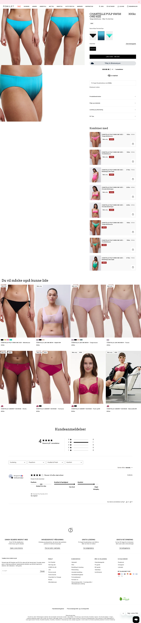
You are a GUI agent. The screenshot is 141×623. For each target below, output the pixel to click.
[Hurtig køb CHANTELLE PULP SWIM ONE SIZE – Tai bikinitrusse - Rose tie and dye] (133, 161)
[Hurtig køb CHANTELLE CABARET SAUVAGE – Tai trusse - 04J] (67, 400)
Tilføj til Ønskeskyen (112, 63)
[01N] (43, 340)
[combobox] (17, 462)
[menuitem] (19, 6)
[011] (40, 340)
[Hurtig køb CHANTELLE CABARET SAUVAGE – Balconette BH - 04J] (137, 400)
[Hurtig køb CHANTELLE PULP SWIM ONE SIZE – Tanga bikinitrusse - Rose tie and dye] (133, 144)
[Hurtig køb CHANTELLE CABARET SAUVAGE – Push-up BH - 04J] (102, 400)
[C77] (8, 340)
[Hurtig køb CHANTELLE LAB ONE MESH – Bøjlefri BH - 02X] (67, 334)
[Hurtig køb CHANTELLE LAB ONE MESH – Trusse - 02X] (137, 334)
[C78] (10, 340)
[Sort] (93, 35)
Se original (34, 496)
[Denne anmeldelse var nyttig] (126, 502)
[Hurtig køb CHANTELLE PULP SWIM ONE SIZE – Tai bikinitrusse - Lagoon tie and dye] (133, 250)
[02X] (37, 340)
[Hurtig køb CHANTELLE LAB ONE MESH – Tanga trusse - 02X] (102, 334)
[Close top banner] (139, 2)
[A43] (5, 340)
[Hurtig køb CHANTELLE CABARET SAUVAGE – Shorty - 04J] (32, 400)
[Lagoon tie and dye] (109, 35)
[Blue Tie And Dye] (101, 35)
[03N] (81, 340)
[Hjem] (8, 6)
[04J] (2, 406)
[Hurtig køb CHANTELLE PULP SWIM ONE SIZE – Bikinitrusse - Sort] (32, 334)
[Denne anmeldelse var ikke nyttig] (130, 502)
